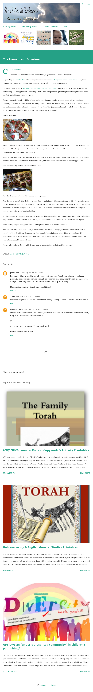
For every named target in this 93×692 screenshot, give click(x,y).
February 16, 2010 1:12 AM (32, 273)
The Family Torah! (30, 26)
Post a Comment (11, 671)
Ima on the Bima (19, 80)
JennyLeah (14, 273)
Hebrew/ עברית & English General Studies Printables (40, 547)
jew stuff (26, 254)
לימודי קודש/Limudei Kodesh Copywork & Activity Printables (46, 450)
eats (12, 254)
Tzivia (12, 296)
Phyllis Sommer (16, 309)
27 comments (9, 473)
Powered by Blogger (48, 685)
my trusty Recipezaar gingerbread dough (39, 88)
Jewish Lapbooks (51, 26)
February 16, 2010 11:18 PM (36, 309)
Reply (13, 290)
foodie (18, 254)
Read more (85, 473)
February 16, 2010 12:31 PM (28, 296)
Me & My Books (9, 26)
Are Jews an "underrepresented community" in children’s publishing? (44, 646)
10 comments (9, 570)
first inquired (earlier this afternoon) (66, 80)
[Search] (82, 4)
